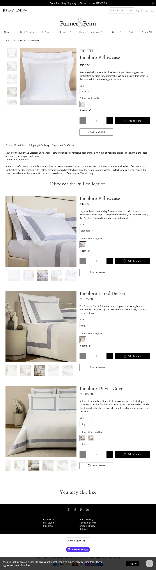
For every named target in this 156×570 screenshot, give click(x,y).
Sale (131, 32)
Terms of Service (88, 522)
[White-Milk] (83, 104)
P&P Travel (48, 525)
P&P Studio (48, 522)
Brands (63, 32)
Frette (87, 50)
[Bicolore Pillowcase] (48, 76)
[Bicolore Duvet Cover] (40, 421)
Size (82, 85)
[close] (152, 3)
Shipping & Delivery (39, 145)
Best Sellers (27, 32)
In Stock (46, 32)
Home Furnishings (89, 32)
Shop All (147, 32)
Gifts (115, 32)
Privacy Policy (86, 519)
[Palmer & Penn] (78, 22)
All (15, 40)
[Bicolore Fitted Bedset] (40, 326)
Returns (84, 529)
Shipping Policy (87, 525)
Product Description (15, 145)
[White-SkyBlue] (83, 244)
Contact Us (48, 519)
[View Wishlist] (146, 10)
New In (8, 32)
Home (8, 40)
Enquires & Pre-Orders (63, 145)
